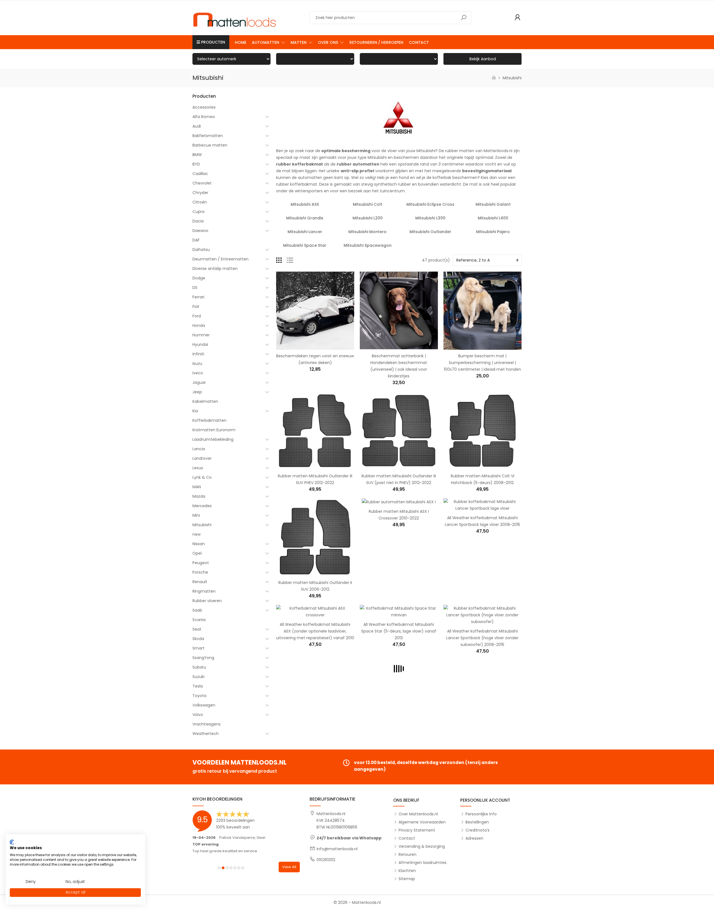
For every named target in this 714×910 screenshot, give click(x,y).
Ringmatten (204, 591)
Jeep (197, 392)
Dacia (198, 221)
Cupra (198, 211)
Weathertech (205, 733)
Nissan (198, 544)
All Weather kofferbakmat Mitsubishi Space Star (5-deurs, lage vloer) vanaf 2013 (398, 631)
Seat (196, 629)
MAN (196, 487)
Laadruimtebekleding (212, 439)
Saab (197, 610)
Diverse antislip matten (215, 268)
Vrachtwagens (206, 724)
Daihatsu (201, 249)
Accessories (204, 107)
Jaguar (199, 382)
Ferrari (198, 297)
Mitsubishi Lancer (305, 231)
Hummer (201, 335)
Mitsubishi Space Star (304, 245)
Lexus (197, 468)
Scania (199, 619)
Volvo (197, 714)
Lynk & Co (202, 477)
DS (194, 287)
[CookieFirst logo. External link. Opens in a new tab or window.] (12, 842)
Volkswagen (203, 705)
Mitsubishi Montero (367, 231)
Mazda (198, 496)
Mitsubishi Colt (367, 204)
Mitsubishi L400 (493, 218)
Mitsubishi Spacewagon (368, 245)
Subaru (199, 667)
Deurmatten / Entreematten (220, 259)
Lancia (198, 449)
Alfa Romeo (203, 116)
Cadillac (200, 173)
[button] (268, 42)
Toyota (199, 695)
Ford (196, 316)
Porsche (200, 572)
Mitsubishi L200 (368, 218)
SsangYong (203, 657)
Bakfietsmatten (207, 135)
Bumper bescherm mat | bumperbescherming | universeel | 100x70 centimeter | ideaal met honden (482, 362)
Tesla (197, 686)
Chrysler (200, 192)
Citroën (199, 202)
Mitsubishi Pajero (493, 231)
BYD (196, 164)
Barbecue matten (209, 145)
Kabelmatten (205, 401)
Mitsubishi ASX (305, 204)
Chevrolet (202, 183)
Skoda (198, 638)
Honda (198, 325)
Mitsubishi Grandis (304, 218)
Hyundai (200, 344)
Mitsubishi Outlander (430, 231)
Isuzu (197, 363)
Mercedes (202, 506)
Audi (196, 126)
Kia (195, 411)
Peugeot (200, 563)
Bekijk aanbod (482, 59)
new (196, 534)
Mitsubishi (201, 525)
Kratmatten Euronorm (213, 430)
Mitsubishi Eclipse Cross (430, 204)
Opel (197, 553)
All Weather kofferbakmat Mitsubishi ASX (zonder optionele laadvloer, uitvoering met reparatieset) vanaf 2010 (315, 631)
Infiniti (198, 354)
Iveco (197, 373)
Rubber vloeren (207, 601)
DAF (196, 240)
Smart (198, 648)
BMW (197, 154)
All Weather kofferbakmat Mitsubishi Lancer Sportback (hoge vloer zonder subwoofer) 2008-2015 (482, 637)
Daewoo (200, 230)
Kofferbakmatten (209, 420)
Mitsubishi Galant (493, 204)
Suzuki (198, 676)
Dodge (198, 278)
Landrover (202, 458)
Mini (196, 515)
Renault (199, 582)
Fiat (195, 306)
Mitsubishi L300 (430, 218)
